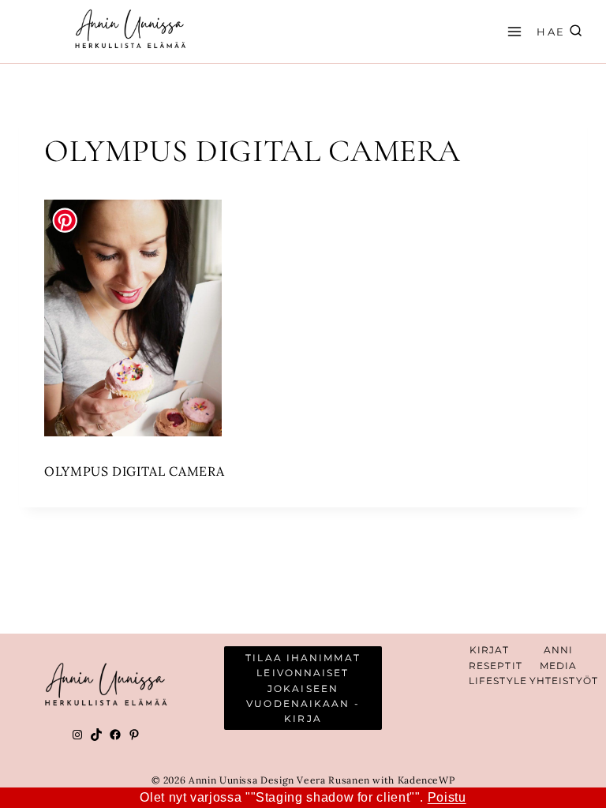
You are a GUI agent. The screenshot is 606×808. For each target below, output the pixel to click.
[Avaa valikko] (512, 31)
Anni (558, 650)
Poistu (447, 797)
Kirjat (489, 650)
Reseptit (495, 665)
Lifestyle (498, 680)
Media (559, 665)
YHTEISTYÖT (563, 680)
